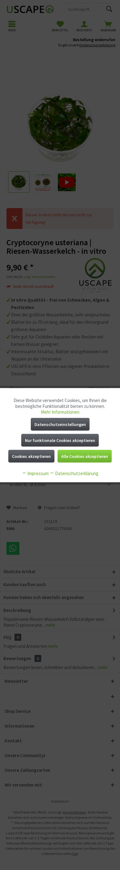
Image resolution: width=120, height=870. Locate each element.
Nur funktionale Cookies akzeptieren (60, 440)
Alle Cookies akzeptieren (84, 456)
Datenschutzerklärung (76, 473)
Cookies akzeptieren (31, 456)
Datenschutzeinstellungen (60, 424)
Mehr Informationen (60, 412)
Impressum (37, 473)
